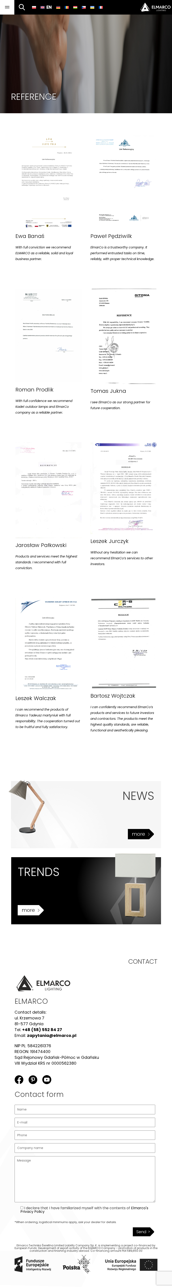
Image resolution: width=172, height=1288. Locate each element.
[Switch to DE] (58, 7)
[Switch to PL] (34, 7)
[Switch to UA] (92, 7)
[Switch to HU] (75, 7)
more (138, 834)
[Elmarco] (150, 7)
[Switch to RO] (66, 7)
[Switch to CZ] (84, 7)
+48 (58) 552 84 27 (42, 1029)
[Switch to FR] (101, 7)
